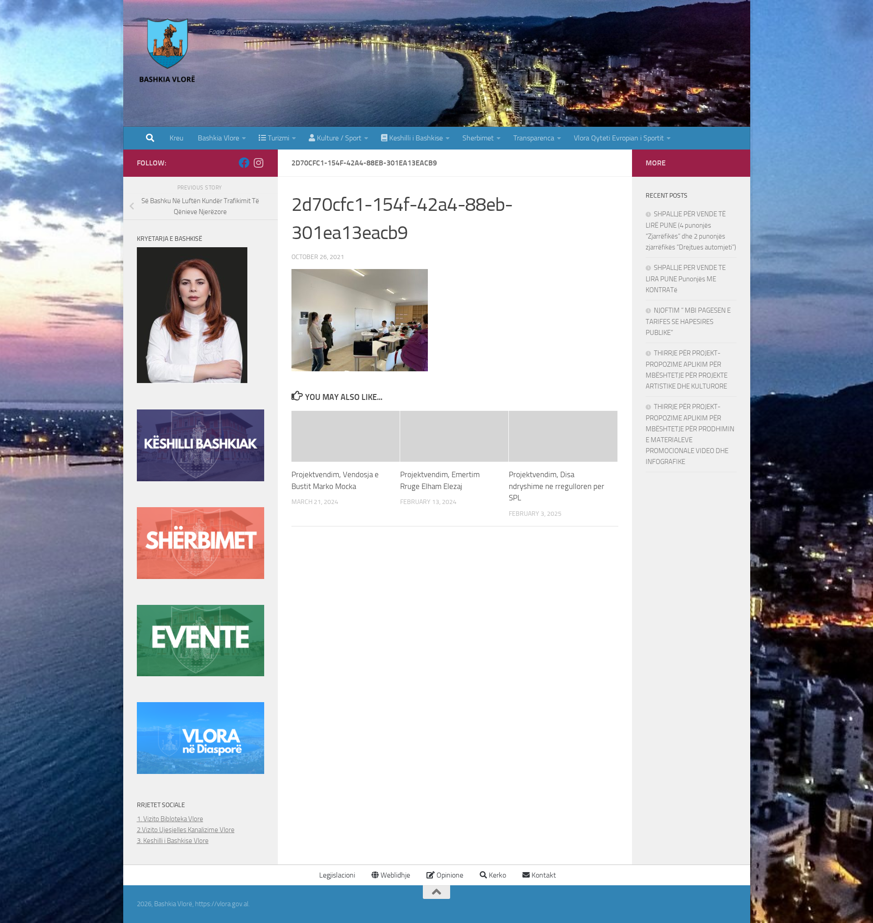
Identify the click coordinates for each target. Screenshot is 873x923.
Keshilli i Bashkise (415, 138)
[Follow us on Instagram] (258, 162)
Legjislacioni (336, 875)
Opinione (449, 875)
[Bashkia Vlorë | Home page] (168, 52)
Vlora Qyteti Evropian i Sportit (619, 138)
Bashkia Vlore (217, 138)
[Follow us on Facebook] (244, 162)
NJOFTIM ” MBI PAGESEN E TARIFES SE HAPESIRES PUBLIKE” (688, 321)
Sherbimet (478, 138)
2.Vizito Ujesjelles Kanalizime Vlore (186, 830)
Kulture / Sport (338, 138)
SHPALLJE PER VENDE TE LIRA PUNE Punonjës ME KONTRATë (686, 279)
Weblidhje (394, 875)
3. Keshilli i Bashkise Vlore (173, 841)
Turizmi (277, 138)
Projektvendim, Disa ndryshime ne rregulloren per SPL (556, 486)
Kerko (496, 875)
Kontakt (543, 875)
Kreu (176, 138)
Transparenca (533, 138)
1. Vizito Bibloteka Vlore (170, 819)
